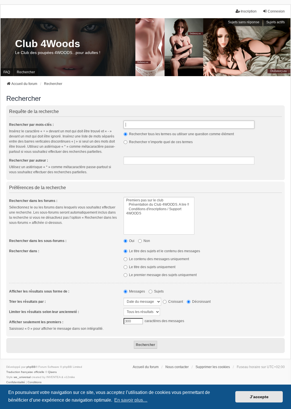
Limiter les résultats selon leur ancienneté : (44, 312)
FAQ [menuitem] (6, 72)
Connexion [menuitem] (276, 11)
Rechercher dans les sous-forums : (37, 241)
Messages (136, 291)
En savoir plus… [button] (130, 400)
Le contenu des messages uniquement (158, 259)
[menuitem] (15, 382)
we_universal (22, 377)
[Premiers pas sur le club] (159, 200)
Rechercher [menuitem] (26, 72)
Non (146, 241)
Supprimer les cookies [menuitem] (213, 367)
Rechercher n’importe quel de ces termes (160, 142)
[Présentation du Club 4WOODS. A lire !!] (159, 205)
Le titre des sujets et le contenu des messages (164, 251)
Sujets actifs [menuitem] (275, 22)
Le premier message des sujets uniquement (162, 275)
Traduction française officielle (25, 371)
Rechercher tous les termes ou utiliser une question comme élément (181, 134)
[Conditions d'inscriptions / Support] (159, 209)
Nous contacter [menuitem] (177, 367)
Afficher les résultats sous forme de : (39, 291)
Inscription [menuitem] (249, 11)
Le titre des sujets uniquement (151, 267)
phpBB (31, 366)
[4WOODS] (159, 213)
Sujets (158, 291)
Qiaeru (52, 371)
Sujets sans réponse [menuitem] (243, 22)
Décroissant (201, 302)
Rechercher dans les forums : (33, 201)
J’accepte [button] (259, 397)
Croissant (175, 302)
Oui (131, 241)
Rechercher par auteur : (28, 160)
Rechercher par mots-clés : (31, 125)
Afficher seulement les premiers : (36, 322)
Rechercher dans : (24, 251)
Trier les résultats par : (27, 302)
